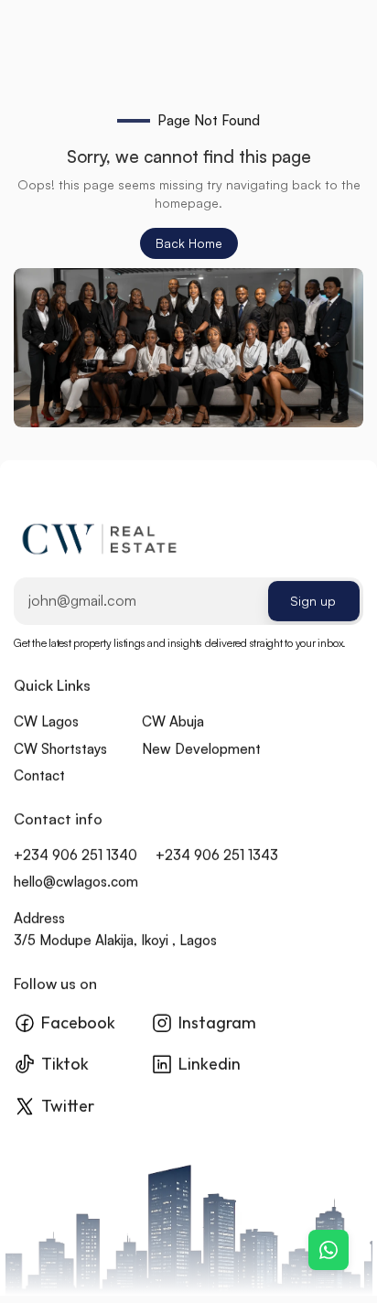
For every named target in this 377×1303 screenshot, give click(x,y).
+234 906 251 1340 (75, 855)
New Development (201, 749)
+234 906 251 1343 (217, 855)
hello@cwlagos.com (76, 882)
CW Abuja (173, 722)
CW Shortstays (60, 749)
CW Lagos (46, 722)
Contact (39, 776)
